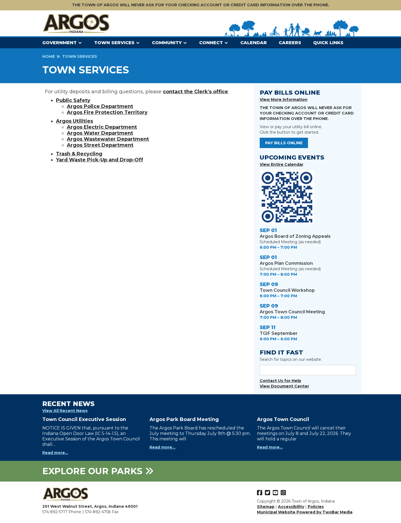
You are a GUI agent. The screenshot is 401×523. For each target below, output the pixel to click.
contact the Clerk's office (195, 92)
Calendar (253, 42)
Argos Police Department (100, 106)
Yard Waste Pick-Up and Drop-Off (99, 160)
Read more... (55, 452)
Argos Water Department (100, 133)
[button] (65, 42)
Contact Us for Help (280, 380)
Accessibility (291, 506)
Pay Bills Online (284, 142)
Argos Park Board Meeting (184, 419)
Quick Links (328, 42)
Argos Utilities (74, 121)
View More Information (283, 99)
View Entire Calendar (281, 164)
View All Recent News (65, 410)
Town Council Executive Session (84, 419)
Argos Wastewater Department (108, 139)
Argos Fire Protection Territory (107, 112)
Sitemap (265, 506)
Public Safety (73, 100)
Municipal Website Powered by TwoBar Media (304, 512)
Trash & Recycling (79, 154)
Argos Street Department (100, 145)
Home (48, 56)
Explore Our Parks (93, 471)
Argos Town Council (283, 419)
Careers (290, 42)
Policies (316, 506)
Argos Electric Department (102, 127)
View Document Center (284, 386)
